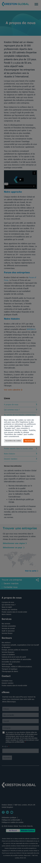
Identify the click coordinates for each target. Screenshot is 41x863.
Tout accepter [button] (29, 441)
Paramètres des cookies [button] (13, 441)
